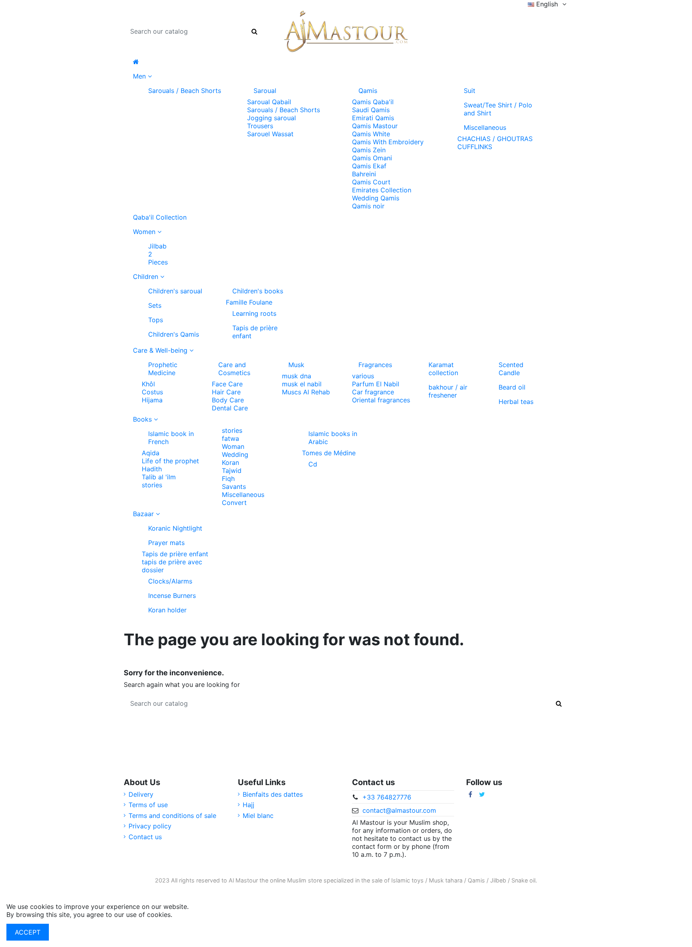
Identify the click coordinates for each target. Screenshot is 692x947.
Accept (27, 932)
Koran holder (167, 610)
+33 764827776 (386, 797)
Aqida (150, 453)
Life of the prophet (170, 461)
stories (152, 485)
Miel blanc (258, 816)
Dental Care (230, 408)
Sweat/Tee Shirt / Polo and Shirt (498, 109)
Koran (230, 462)
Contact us (145, 837)
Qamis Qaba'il (373, 102)
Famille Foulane (249, 302)
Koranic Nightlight (175, 528)
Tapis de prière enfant (255, 332)
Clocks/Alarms (170, 581)
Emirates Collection (381, 190)
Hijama (152, 400)
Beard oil (512, 387)
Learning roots (254, 313)
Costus (152, 392)
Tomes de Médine (329, 453)
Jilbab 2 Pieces (158, 254)
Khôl (148, 384)
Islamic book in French (171, 438)
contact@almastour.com (399, 810)
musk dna (296, 376)
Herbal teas (516, 402)
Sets (154, 305)
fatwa (230, 438)
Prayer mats (166, 543)
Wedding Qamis (375, 198)
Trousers (260, 126)
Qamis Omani (372, 158)
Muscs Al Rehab (306, 392)
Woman (233, 446)
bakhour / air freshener (447, 391)
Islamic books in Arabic (332, 438)
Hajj (248, 805)
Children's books (257, 291)
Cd (312, 464)
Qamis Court (371, 182)
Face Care (227, 384)
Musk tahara (446, 880)
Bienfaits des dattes (273, 794)
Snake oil (523, 880)
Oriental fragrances (381, 400)
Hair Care (226, 392)
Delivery (141, 794)
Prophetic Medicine (162, 369)
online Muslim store (296, 880)
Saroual (264, 91)
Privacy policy (150, 826)
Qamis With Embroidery (388, 142)
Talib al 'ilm (159, 477)
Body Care (228, 400)
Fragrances (375, 365)
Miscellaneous (485, 127)
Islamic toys (407, 880)
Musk (296, 365)
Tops (155, 320)
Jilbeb (498, 880)
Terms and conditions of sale (172, 816)
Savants (234, 487)
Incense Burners (172, 596)
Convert (234, 503)
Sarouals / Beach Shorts (184, 91)
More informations (202, 915)
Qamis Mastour (375, 126)
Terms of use (148, 805)
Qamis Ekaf (369, 166)
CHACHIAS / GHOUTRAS (495, 139)
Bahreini (364, 174)
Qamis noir (368, 206)
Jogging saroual (271, 118)
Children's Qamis (173, 334)
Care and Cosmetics (234, 369)
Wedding (235, 454)
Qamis (367, 91)
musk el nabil (302, 384)
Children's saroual (175, 291)
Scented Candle (511, 369)
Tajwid (231, 470)
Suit (469, 91)
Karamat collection (443, 369)
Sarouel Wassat (270, 134)
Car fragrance (373, 392)
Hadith (152, 469)
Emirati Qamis (373, 118)
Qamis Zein (369, 150)
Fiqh (228, 479)
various (363, 376)
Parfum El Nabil (375, 384)
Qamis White (371, 134)
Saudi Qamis (371, 110)
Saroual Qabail (269, 102)
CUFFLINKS (474, 147)
